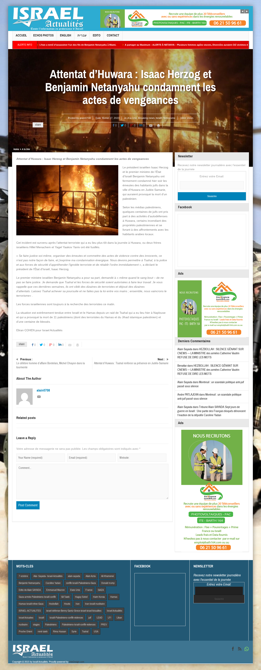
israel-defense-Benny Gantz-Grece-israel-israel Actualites (73, 610)
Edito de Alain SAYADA (30, 590)
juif (89, 617)
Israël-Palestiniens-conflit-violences (66, 617)
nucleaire (23, 624)
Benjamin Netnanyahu (29, 583)
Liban (119, 617)
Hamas (113, 597)
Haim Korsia (99, 597)
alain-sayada (74, 576)
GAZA (101, 590)
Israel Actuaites (26, 617)
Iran (78, 603)
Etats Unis (75, 590)
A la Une (132, 118)
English (65, 35)
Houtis (67, 603)
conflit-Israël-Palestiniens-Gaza (81, 583)
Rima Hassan (59, 631)
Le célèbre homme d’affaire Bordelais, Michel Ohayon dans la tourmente (50, 363)
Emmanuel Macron (55, 590)
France (88, 590)
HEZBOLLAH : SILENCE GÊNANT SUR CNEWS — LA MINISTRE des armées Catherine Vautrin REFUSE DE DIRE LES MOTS (210, 353)
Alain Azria (91, 576)
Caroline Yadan (53, 583)
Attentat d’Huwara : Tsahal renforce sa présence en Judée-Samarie (131, 361)
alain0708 (85, 118)
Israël (159, 118)
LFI (109, 617)
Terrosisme (169, 118)
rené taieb (43, 631)
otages (36, 624)
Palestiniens (50, 624)
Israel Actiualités (114, 610)
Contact (113, 35)
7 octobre (23, 576)
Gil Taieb (65, 597)
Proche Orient (25, 631)
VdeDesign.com (76, 661)
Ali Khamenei (107, 576)
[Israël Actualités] (48, 18)
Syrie (74, 631)
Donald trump (108, 583)
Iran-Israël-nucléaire (95, 603)
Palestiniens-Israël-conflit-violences (78, 624)
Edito (97, 35)
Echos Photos (43, 35)
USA (96, 631)
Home (16, 149)
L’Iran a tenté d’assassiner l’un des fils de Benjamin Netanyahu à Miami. (46, 45)
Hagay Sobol (81, 597)
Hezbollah (54, 603)
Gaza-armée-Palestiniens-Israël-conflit (37, 597)
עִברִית (81, 35)
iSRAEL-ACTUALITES (30, 610)
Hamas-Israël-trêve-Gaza (31, 603)
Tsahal (85, 631)
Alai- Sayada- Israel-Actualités (47, 576)
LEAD (99, 617)
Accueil (21, 35)
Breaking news (146, 118)
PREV (104, 624)
